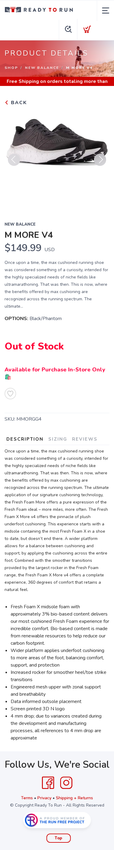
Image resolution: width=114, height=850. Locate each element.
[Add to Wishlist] (10, 393)
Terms (27, 798)
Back (18, 102)
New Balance (42, 67)
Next (100, 160)
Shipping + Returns (74, 798)
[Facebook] (48, 783)
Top (58, 838)
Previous (14, 160)
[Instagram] (66, 783)
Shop (11, 67)
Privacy (44, 798)
